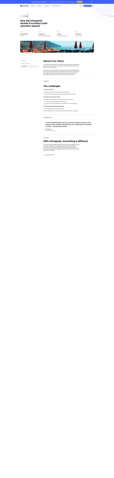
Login (81, 5)
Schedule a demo (87, 5)
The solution (24, 66)
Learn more (79, 1)
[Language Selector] (93, 6)
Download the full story (49, 154)
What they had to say (25, 63)
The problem (24, 60)
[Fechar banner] (91, 2)
